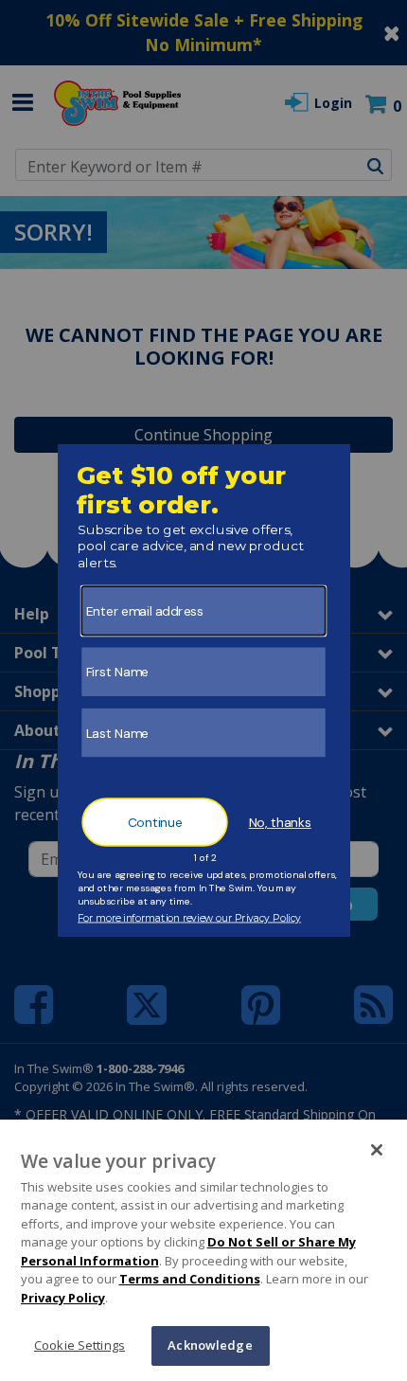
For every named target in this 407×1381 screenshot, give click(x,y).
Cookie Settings (79, 1345)
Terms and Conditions (189, 1278)
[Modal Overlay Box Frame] (204, 690)
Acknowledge (210, 1345)
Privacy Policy (63, 1297)
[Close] (377, 1150)
